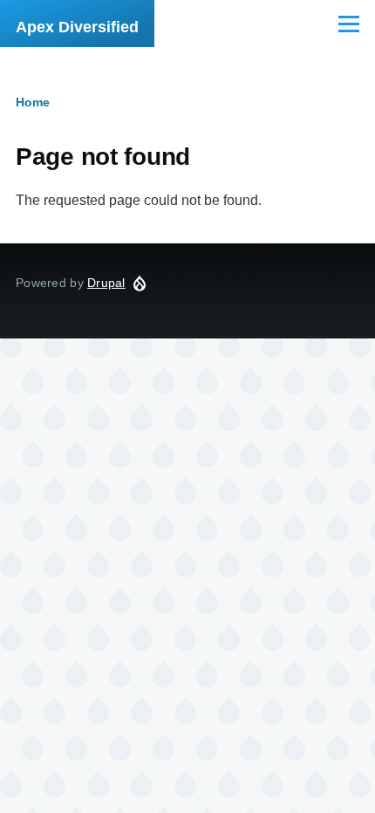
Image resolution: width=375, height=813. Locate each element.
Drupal (106, 283)
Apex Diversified (77, 27)
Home (33, 102)
